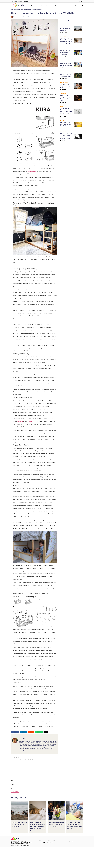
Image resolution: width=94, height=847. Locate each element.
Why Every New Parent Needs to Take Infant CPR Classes (66, 52)
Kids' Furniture (17, 9)
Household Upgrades (54, 5)
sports (61, 72)
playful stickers (31, 421)
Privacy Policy (50, 842)
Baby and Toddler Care (64, 49)
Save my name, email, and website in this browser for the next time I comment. (28, 788)
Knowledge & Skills (31, 5)
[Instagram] (82, 1)
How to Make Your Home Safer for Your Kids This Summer (65, 124)
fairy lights (20, 421)
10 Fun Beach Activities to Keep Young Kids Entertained (66, 28)
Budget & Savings (43, 5)
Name (12, 775)
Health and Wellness (64, 36)
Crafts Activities (63, 25)
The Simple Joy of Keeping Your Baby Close (65, 86)
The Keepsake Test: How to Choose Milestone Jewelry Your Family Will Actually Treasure (66, 111)
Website (12, 784)
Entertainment (65, 5)
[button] (82, 5)
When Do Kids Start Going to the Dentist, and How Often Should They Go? (74, 825)
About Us (44, 840)
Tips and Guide (63, 93)
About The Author (51, 840)
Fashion (61, 106)
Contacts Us (43, 842)
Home (12, 9)
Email (12, 780)
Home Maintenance (64, 120)
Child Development (64, 60)
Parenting (73, 5)
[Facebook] (79, 1)
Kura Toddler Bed (31, 171)
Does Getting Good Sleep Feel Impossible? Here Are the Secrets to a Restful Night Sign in (37, 826)
